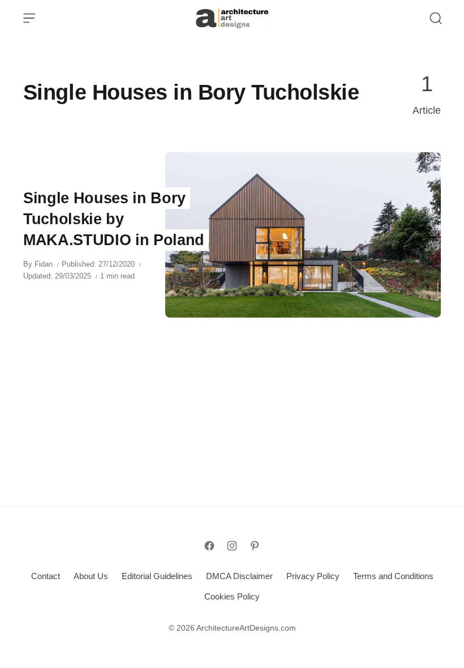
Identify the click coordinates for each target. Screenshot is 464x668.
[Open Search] (435, 18)
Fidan (44, 264)
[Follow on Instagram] (232, 546)
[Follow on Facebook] (209, 546)
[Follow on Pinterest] (254, 546)
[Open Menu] (29, 18)
